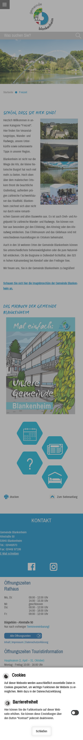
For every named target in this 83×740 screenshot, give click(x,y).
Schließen (41, 731)
